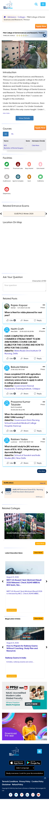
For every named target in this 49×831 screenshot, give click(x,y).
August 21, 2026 (12, 577)
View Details (24, 118)
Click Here (35, 145)
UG (6, 134)
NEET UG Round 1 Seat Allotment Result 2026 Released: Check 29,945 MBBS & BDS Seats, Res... (23, 582)
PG (12, 134)
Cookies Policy (37, 781)
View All (42, 483)
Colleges (21, 17)
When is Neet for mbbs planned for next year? (23, 313)
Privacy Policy (25, 781)
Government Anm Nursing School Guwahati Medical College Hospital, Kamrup (22, 423)
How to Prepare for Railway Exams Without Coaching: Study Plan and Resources (22, 648)
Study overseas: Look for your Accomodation (24, 773)
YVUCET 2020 (23, 214)
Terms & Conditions (10, 781)
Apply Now (41, 26)
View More (41, 471)
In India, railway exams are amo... (20, 662)
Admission (12, 17)
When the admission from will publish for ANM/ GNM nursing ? (24, 415)
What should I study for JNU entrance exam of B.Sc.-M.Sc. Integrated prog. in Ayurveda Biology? (23, 449)
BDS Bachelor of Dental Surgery (13, 146)
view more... (6, 113)
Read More (12, 610)
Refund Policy (17, 785)
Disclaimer (6, 785)
